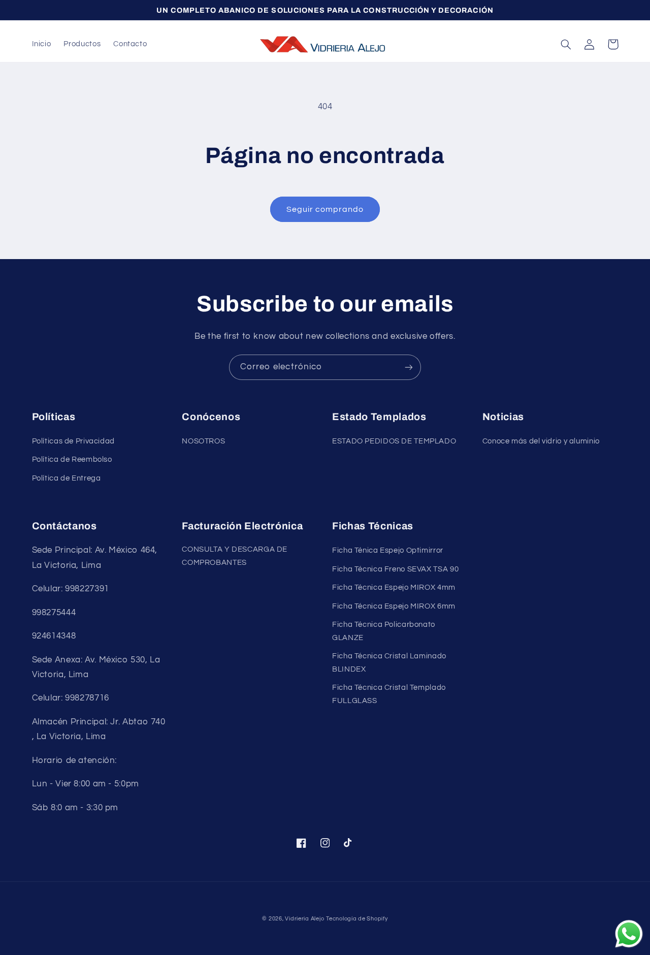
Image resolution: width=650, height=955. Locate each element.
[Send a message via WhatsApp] (629, 934)
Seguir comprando (325, 209)
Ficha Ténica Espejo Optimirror (387, 550)
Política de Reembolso (72, 459)
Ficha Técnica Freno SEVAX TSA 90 (395, 569)
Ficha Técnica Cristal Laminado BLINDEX (389, 662)
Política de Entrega (66, 478)
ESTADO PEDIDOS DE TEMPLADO (394, 441)
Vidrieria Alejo (304, 918)
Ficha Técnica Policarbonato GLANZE (383, 631)
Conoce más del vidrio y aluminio (541, 441)
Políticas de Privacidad (73, 441)
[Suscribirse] (408, 367)
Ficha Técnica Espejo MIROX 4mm (394, 587)
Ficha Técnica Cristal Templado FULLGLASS (389, 694)
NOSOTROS (203, 441)
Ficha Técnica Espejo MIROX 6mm (394, 606)
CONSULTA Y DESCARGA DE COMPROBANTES (234, 556)
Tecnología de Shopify (356, 918)
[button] (566, 44)
